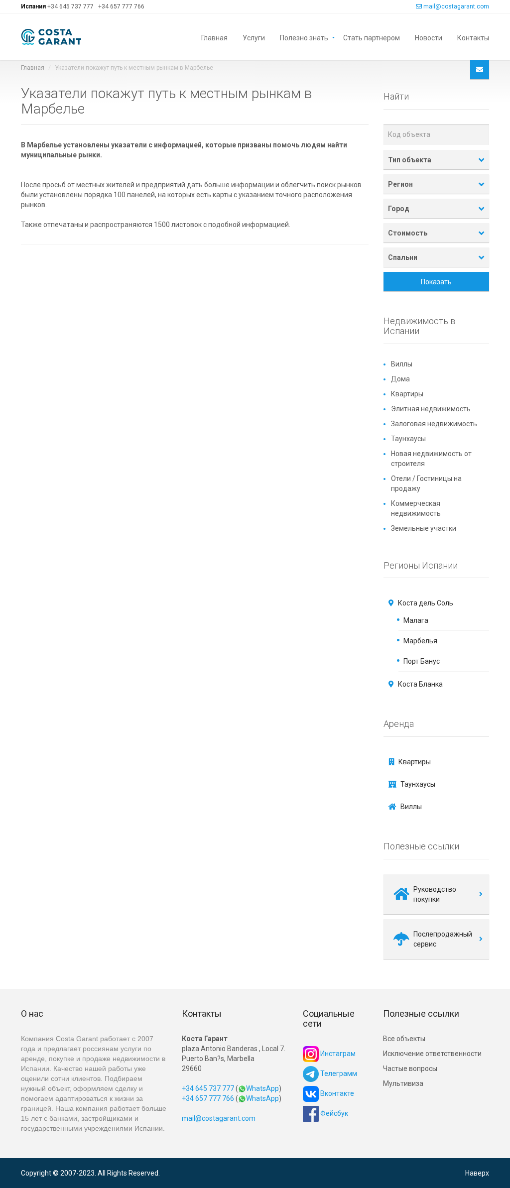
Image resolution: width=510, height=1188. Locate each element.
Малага (415, 620)
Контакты (473, 37)
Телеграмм (338, 1073)
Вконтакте (336, 1093)
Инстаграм (337, 1054)
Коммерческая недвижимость (416, 508)
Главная (214, 37)
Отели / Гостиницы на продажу (426, 483)
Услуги (254, 37)
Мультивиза (403, 1083)
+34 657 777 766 (121, 6)
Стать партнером (371, 37)
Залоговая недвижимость (434, 424)
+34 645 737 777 (70, 6)
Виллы (401, 364)
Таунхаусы (408, 439)
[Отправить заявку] (479, 69)
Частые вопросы (410, 1068)
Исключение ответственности (432, 1054)
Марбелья (420, 641)
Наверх (477, 1173)
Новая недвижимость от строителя (431, 459)
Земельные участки (423, 528)
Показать (436, 282)
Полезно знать (304, 37)
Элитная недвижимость (431, 409)
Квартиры (407, 394)
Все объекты (404, 1039)
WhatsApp (262, 1088)
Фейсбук (333, 1113)
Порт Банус (421, 661)
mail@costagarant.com (456, 6)
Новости (428, 37)
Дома (400, 379)
